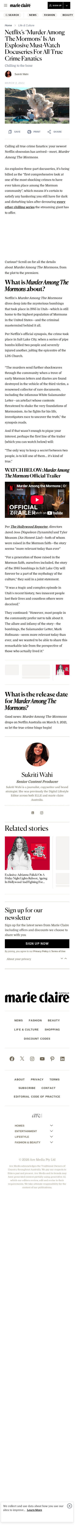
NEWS (33, 15)
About (19, 1079)
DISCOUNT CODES (37, 1038)
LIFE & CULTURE (26, 1029)
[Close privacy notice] (70, 1506)
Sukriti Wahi (21, 74)
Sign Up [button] (57, 5)
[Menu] (5, 5)
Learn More (34, 1509)
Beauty (68, 15)
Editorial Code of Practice (37, 1096)
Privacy (37, 1079)
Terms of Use (58, 951)
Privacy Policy (41, 951)
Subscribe (27, 1088)
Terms (55, 1079)
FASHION (49, 15)
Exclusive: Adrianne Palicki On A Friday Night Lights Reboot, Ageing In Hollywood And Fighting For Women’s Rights (26, 878)
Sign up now (37, 943)
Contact (48, 1088)
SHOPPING (52, 1029)
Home (8, 25)
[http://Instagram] (41, 812)
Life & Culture (26, 25)
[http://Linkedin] (32, 812)
